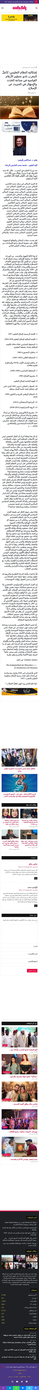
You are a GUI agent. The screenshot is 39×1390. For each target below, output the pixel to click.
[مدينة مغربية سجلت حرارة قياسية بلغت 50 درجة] (7, 1258)
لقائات (34, 1316)
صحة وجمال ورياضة (30, 1307)
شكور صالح (33, 864)
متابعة (34, 1320)
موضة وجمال (32, 1323)
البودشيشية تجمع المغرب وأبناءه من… (23, 1050)
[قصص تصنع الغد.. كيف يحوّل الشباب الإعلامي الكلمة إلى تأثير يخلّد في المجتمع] (28, 834)
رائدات (29, 1376)
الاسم (35, 946)
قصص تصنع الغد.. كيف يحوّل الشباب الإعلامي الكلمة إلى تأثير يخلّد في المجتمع (29, 843)
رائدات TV (33, 1304)
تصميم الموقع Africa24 (20, 1370)
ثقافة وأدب (33, 1301)
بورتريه (34, 1298)
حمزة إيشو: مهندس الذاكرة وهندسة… (23, 1159)
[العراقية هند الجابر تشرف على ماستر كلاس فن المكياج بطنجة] (19, 1258)
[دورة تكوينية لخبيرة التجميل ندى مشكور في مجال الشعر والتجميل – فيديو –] (7, 1265)
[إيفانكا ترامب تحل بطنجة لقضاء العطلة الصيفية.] (32, 1265)
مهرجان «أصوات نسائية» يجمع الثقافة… (22, 1132)
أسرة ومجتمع (26, 67)
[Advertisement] (19, 42)
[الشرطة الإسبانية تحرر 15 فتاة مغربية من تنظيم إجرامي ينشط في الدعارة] (32, 1258)
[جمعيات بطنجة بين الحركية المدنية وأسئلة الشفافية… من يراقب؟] (28, 813)
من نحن (10, 1376)
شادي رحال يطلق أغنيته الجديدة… (24, 1104)
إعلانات (20, 1373)
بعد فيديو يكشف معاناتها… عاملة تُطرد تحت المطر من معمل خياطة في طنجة (11, 822)
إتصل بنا (16, 1376)
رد (35, 878)
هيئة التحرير (23, 1376)
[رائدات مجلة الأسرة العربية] (19, 8)
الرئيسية (33, 67)
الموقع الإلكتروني (32, 961)
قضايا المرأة (32, 1313)
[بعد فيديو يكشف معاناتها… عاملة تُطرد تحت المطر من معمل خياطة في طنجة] (10, 813)
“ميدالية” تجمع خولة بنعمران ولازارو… (23, 1076)
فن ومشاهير (32, 1310)
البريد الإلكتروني (32, 954)
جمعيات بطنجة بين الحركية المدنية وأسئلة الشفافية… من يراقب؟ (29, 822)
